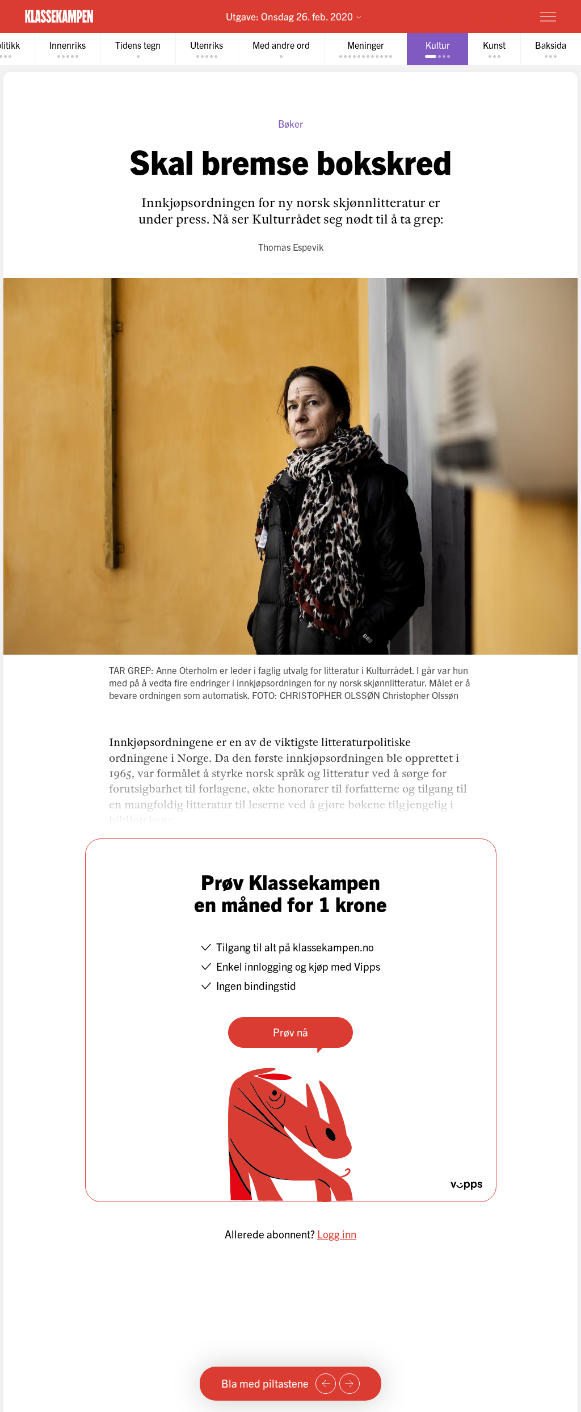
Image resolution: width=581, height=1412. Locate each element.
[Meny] (548, 16)
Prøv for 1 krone (481, 16)
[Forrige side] (325, 1383)
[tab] (67, 49)
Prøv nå (290, 1032)
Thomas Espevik (290, 246)
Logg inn (336, 1234)
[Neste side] (349, 1383)
